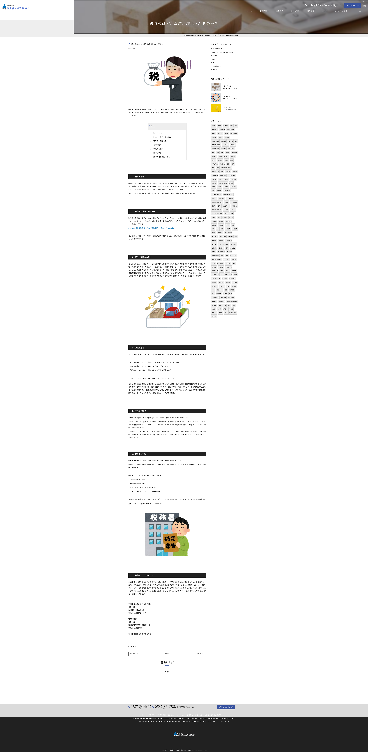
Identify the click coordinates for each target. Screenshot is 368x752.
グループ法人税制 (223, 244)
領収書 (213, 232)
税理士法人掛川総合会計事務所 (222, 52)
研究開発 (214, 301)
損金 (231, 126)
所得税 (225, 309)
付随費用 (221, 225)
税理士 (219, 126)
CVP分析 (235, 282)
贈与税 (213, 160)
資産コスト (219, 290)
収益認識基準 (230, 129)
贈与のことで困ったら (161, 157)
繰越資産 (214, 267)
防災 (227, 248)
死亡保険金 (233, 244)
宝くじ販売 (223, 236)
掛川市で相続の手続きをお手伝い (140, 634)
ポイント (232, 210)
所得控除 (214, 179)
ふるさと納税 (215, 141)
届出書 (226, 160)
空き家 (231, 217)
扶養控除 (221, 267)
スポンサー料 (222, 305)
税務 (233, 164)
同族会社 (232, 145)
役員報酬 (225, 126)
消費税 (231, 309)
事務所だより (216, 66)
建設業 (213, 133)
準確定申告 (234, 206)
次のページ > (201, 654)
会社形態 (234, 286)
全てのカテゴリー (218, 49)
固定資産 (214, 225)
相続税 (213, 309)
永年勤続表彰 (215, 274)
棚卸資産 (221, 221)
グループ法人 (231, 175)
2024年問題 (230, 198)
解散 (233, 225)
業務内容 (214, 156)
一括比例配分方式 (216, 194)
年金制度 (214, 240)
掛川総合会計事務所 (226, 168)
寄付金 (220, 137)
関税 (233, 263)
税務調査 (223, 148)
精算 (213, 229)
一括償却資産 (233, 202)
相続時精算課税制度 (217, 202)
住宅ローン (233, 255)
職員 (222, 152)
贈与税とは (157, 133)
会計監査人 (215, 286)
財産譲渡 (234, 271)
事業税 (226, 133)
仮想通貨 (227, 263)
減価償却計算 (221, 251)
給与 (231, 160)
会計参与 (222, 286)
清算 (222, 229)
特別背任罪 (215, 271)
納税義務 (214, 221)
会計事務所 (231, 148)
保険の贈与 (157, 145)
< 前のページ (134, 654)
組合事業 (218, 294)
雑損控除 (231, 290)
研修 (213, 168)
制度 (222, 255)
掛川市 (213, 126)
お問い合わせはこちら (352, 6)
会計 (228, 164)
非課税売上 (215, 236)
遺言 (236, 141)
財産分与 (232, 248)
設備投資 (232, 156)
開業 (228, 286)
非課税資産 (232, 278)
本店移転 (214, 244)
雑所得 (227, 271)
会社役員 (221, 282)
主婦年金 (221, 240)
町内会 (225, 294)
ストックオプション (226, 274)
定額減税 (214, 248)
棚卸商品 (214, 305)
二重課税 (218, 190)
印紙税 (235, 274)
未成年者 (214, 282)
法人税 (219, 309)
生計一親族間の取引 (217, 213)
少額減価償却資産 (228, 194)
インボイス (225, 145)
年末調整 (230, 236)
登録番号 (220, 232)
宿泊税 (213, 217)
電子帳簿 (214, 183)
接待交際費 (233, 179)
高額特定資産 (215, 148)
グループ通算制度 (223, 179)
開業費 (213, 206)
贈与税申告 (157, 153)
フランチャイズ (216, 278)
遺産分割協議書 (216, 145)
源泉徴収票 (229, 267)
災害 (217, 152)
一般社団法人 (225, 206)
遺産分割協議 (228, 232)
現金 (229, 305)
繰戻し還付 (233, 187)
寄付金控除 (229, 221)
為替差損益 (220, 263)
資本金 (213, 251)
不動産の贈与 (158, 149)
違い (213, 294)
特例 (230, 294)
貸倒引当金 (215, 164)
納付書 (227, 225)
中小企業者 (222, 198)
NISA (213, 290)
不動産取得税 (226, 190)
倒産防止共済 (215, 171)
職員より (215, 70)
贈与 (217, 168)
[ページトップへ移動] (238, 707)
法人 (217, 229)
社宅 (226, 290)
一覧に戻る (167, 654)
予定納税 (223, 141)
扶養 (236, 236)
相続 (134, 646)
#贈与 (167, 671)
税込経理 (235, 229)
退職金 (226, 202)
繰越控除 (225, 187)
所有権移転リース (216, 210)
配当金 (213, 187)
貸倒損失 (228, 171)
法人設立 (214, 313)
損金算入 (227, 137)
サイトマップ (225, 722)
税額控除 (214, 137)
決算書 (220, 313)
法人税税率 (215, 129)
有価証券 (228, 282)
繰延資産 (222, 164)
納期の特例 (223, 175)
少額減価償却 (215, 297)
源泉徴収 (224, 278)
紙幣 (219, 217)
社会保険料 (229, 240)
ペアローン (226, 259)
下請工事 (234, 259)
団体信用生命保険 (216, 259)
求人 (226, 313)
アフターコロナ (229, 213)
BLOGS (130, 646)
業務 (213, 152)
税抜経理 (228, 229)
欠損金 (219, 187)
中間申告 (230, 141)
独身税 (221, 271)
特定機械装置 (215, 255)
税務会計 (215, 59)
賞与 (213, 190)
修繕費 (227, 152)
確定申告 (235, 171)
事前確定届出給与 (223, 156)
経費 (219, 206)
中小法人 (214, 198)
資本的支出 (234, 152)
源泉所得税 (215, 175)
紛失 (234, 305)
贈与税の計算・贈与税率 (162, 137)
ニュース (214, 316)
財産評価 (223, 297)
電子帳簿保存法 (223, 183)
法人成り (225, 210)
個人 (227, 255)
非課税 (231, 183)
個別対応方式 (233, 133)
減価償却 (222, 129)
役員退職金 (231, 297)
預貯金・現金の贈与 (160, 141)
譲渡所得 (224, 217)
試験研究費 (222, 301)
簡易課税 (220, 133)
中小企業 (229, 251)
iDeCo (213, 263)
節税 (222, 171)
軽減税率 (221, 248)
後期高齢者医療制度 (232, 301)
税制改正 (220, 160)
